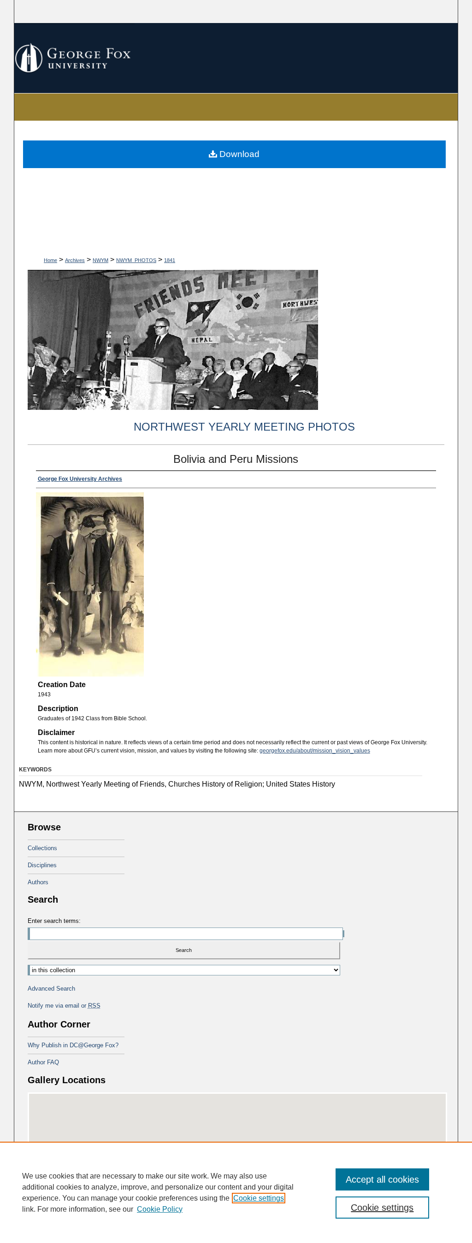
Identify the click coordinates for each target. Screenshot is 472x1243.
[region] (236, 1192)
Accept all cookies (382, 1179)
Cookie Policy (160, 1209)
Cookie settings (258, 1198)
